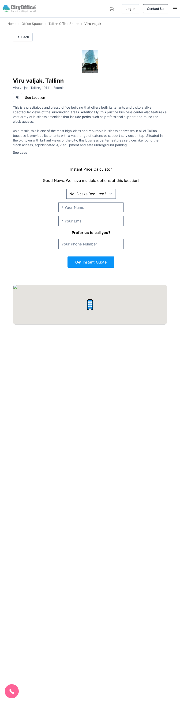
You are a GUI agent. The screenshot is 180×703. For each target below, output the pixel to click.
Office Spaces (32, 24)
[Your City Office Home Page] (19, 8)
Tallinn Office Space (64, 24)
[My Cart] (112, 8)
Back (25, 37)
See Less (20, 152)
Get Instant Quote (91, 262)
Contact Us (155, 9)
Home (12, 24)
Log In (130, 9)
